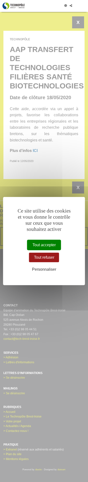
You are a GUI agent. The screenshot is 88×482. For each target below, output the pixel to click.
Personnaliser (44, 269)
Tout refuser (44, 257)
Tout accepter (44, 245)
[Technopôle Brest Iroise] (13, 5)
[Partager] (70, 5)
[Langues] (65, 5)
